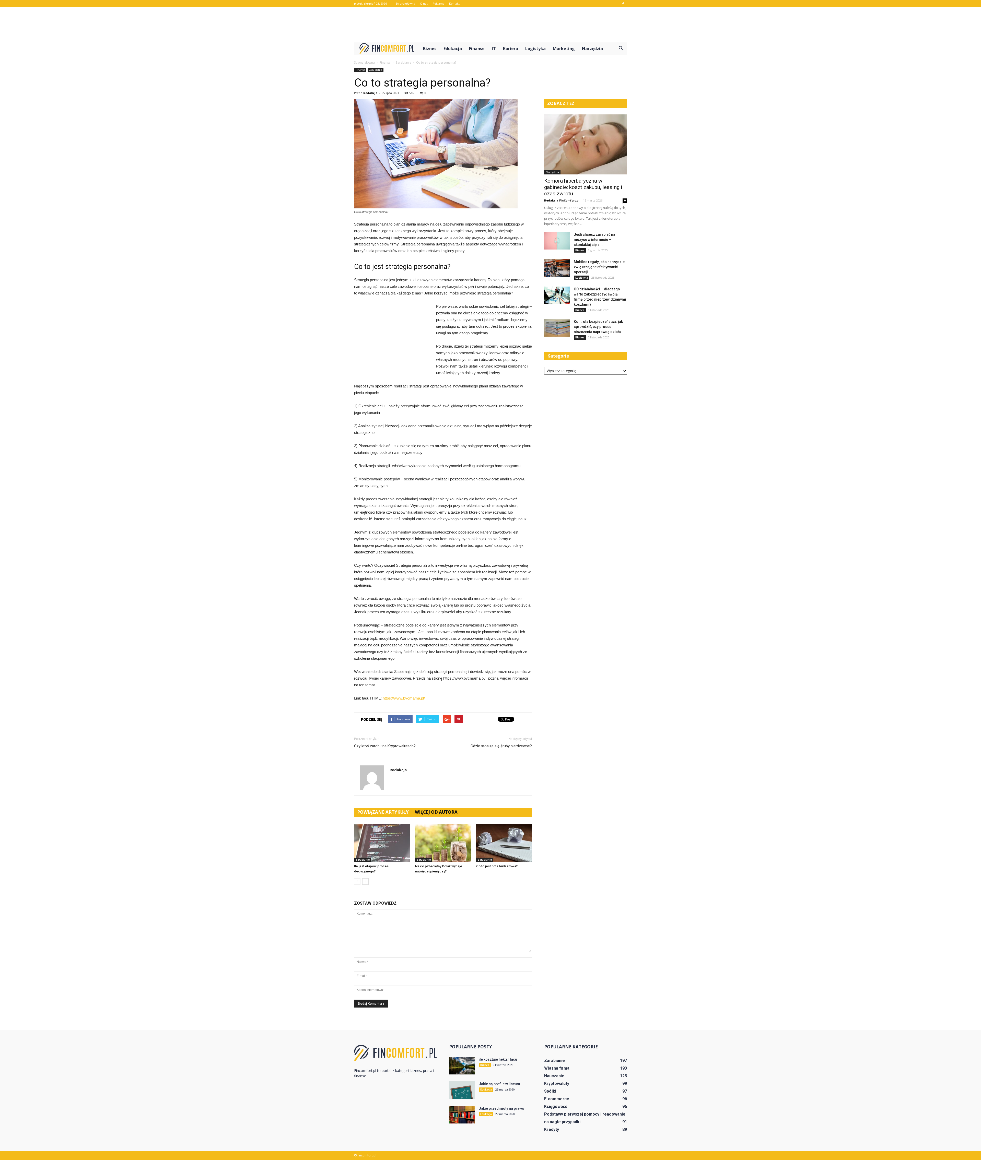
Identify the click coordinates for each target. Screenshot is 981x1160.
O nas (424, 3)
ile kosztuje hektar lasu (498, 1059)
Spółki (550, 1091)
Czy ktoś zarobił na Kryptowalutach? (385, 746)
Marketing (564, 48)
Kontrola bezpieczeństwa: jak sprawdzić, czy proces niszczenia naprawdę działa (598, 326)
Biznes (429, 48)
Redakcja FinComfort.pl (561, 200)
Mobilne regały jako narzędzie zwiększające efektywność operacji (599, 267)
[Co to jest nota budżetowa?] (504, 843)
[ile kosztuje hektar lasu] (462, 1065)
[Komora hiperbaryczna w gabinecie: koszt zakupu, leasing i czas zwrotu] (585, 144)
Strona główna (405, 3)
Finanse (477, 48)
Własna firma (556, 1068)
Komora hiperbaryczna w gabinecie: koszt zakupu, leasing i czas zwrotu (583, 187)
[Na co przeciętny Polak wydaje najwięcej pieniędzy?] (443, 843)
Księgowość (555, 1106)
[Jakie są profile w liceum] (462, 1090)
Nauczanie (554, 1075)
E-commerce (556, 1098)
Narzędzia (592, 48)
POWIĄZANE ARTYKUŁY (383, 812)
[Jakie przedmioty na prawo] (462, 1114)
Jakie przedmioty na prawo (501, 1108)
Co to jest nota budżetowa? (497, 866)
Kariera (510, 48)
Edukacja (452, 48)
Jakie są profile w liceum (499, 1084)
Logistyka (535, 48)
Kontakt (454, 3)
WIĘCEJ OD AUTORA (436, 812)
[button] (621, 48)
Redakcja (370, 93)
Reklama (438, 3)
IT (494, 48)
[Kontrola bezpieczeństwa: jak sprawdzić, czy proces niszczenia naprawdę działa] (557, 328)
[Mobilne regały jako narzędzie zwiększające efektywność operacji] (557, 268)
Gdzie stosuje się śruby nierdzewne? (501, 746)
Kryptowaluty (556, 1083)
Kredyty (551, 1129)
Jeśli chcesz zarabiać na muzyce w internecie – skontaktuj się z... (594, 239)
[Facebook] (623, 3)
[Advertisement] (490, 24)
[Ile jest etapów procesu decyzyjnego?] (382, 843)
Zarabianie (375, 70)
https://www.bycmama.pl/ (404, 698)
